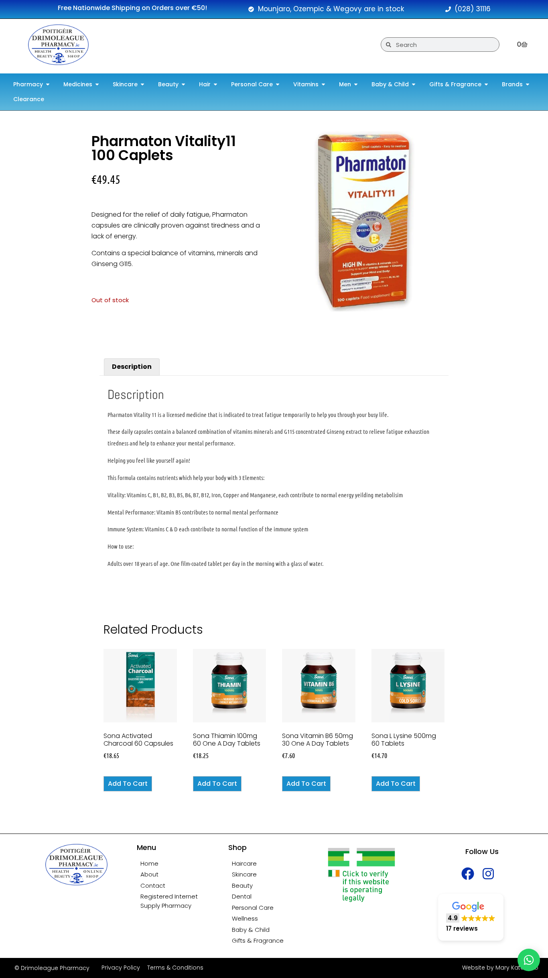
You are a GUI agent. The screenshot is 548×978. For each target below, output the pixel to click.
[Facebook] (468, 873)
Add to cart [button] (128, 783)
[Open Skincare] (142, 84)
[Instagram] (488, 873)
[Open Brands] (527, 84)
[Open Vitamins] (323, 84)
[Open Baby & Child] (413, 84)
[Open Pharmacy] (48, 84)
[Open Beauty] (183, 84)
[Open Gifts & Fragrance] (486, 84)
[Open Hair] (215, 84)
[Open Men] (356, 84)
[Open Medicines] (97, 84)
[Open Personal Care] (277, 84)
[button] (470, 917)
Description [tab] (132, 366)
